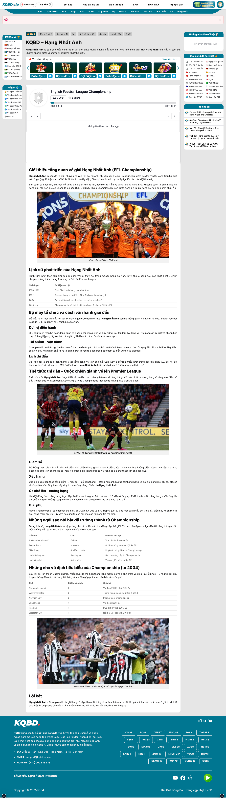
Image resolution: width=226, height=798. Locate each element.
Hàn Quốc (161, 11)
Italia (82, 11)
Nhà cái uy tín (91, 4)
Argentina (103, 11)
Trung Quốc (182, 11)
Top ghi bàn (176, 4)
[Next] (178, 68)
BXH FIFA (153, 4)
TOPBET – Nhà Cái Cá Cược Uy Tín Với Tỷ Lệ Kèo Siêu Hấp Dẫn (204, 137)
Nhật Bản (148, 11)
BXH (135, 4)
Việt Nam (135, 11)
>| (175, 116)
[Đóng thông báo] (220, 20)
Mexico (122, 11)
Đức (64, 11)
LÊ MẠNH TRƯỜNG (45, 776)
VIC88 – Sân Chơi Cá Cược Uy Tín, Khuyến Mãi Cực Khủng (203, 145)
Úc (171, 11)
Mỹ (113, 11)
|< (31, 116)
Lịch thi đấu (116, 4)
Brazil (91, 11)
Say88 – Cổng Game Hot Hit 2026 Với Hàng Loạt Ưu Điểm (205, 121)
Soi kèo (68, 4)
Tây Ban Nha (52, 11)
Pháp (73, 11)
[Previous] (28, 68)
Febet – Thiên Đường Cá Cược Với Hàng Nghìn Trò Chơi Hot (205, 113)
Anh (40, 11)
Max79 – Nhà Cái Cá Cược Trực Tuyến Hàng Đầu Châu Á (204, 129)
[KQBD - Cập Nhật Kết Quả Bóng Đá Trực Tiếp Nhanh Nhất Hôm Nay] (10, 4)
